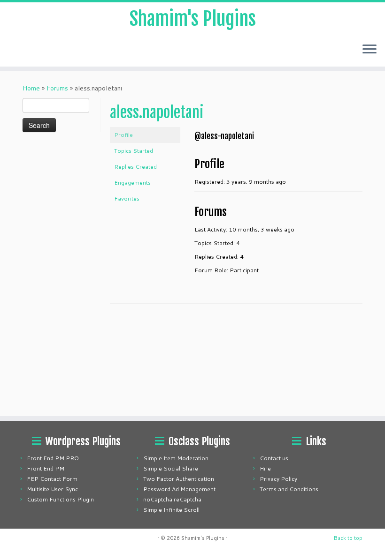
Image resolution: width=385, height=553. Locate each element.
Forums (57, 88)
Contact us (274, 458)
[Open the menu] (369, 50)
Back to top (348, 538)
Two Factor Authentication (178, 479)
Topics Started (133, 151)
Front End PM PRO (53, 458)
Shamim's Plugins (193, 18)
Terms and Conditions (289, 489)
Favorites (126, 198)
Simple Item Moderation (175, 458)
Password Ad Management (179, 489)
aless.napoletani (157, 112)
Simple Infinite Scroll (171, 510)
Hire (265, 468)
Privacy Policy (278, 479)
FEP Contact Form (52, 479)
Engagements (132, 183)
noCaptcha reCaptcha (172, 499)
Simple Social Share (170, 468)
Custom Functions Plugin (60, 499)
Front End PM (45, 468)
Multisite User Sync (52, 489)
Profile (123, 135)
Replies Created (135, 167)
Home (31, 88)
